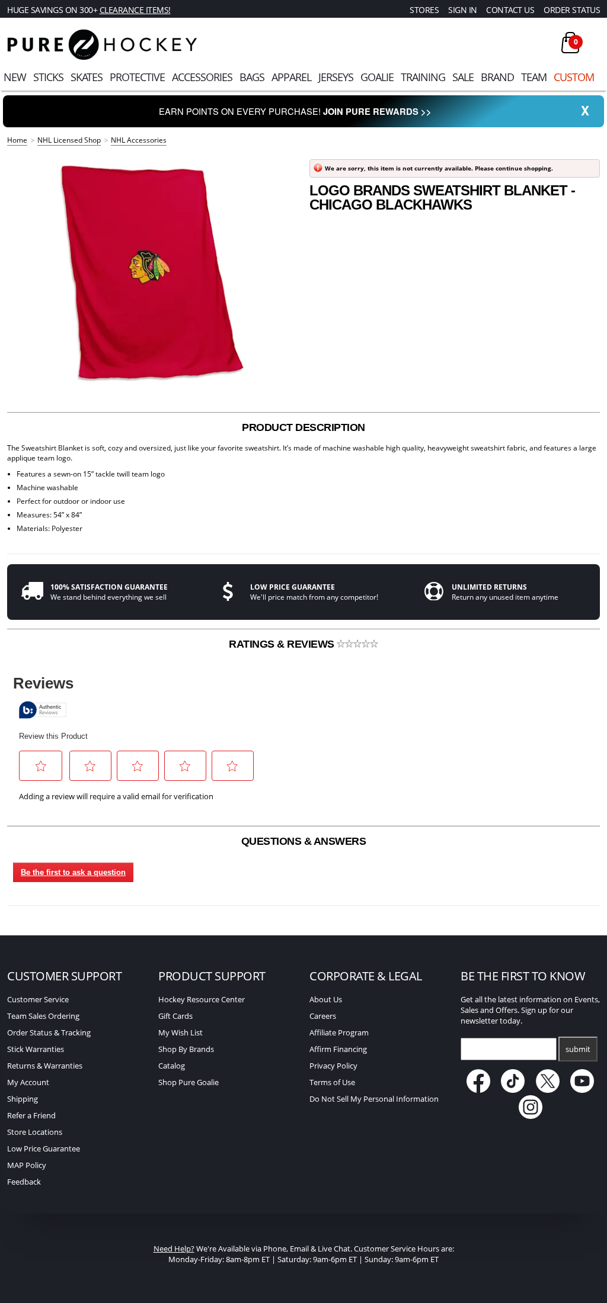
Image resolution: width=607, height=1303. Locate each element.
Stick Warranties (35, 1049)
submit (578, 1049)
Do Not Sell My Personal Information (374, 1098)
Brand (497, 77)
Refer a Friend (31, 1115)
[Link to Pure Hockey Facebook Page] (479, 1090)
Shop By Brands (186, 1049)
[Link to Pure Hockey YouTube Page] (582, 1090)
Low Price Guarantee (43, 1148)
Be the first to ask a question (73, 872)
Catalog (171, 1065)
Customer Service (38, 999)
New (15, 77)
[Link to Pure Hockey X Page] (548, 1090)
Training (423, 77)
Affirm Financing (338, 1049)
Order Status (572, 9)
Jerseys (335, 77)
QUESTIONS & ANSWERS (303, 841)
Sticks (48, 77)
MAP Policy (26, 1165)
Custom (574, 77)
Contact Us (510, 9)
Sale (463, 77)
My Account (28, 1082)
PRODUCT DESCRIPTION (303, 427)
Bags (251, 77)
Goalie (377, 77)
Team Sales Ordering (43, 1016)
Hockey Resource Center (201, 999)
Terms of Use (332, 1082)
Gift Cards (175, 1016)
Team (534, 77)
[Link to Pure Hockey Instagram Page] (530, 1116)
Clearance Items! (135, 9)
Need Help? (174, 1248)
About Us (325, 999)
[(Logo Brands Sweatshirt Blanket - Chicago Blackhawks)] (152, 272)
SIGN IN (462, 9)
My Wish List (180, 1032)
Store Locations (34, 1132)
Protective (137, 77)
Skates (87, 77)
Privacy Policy (333, 1065)
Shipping (22, 1098)
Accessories (202, 77)
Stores (424, 9)
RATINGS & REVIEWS (283, 644)
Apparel (291, 77)
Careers (322, 1016)
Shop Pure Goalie (188, 1082)
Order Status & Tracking (49, 1032)
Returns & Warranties (44, 1065)
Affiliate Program (339, 1032)
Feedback (24, 1181)
